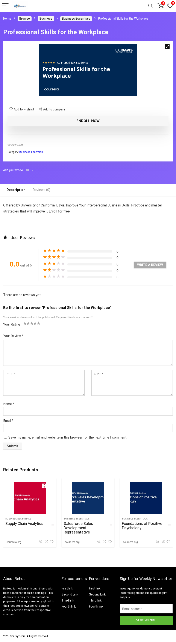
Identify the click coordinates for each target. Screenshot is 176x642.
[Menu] (5, 6)
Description (15, 190)
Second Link (70, 594)
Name (8, 404)
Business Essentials (76, 18)
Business (45, 18)
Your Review (13, 336)
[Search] (150, 6)
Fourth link (69, 606)
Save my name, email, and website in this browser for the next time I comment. (67, 437)
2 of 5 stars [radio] (26, 323)
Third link (68, 600)
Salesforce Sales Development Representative (78, 527)
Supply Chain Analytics (24, 523)
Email (8, 421)
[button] (167, 46)
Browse (24, 18)
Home (7, 18)
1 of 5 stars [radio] (25, 323)
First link (67, 588)
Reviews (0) (41, 190)
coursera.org (15, 144)
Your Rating (11, 324)
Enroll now (88, 121)
